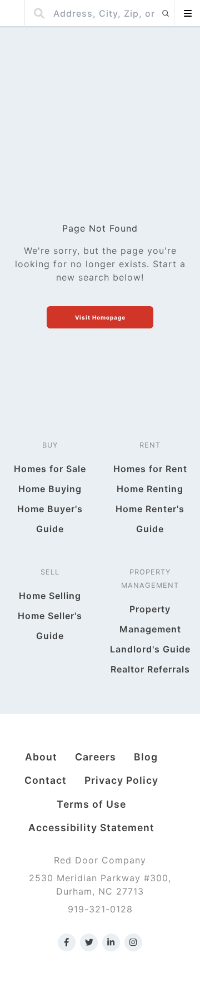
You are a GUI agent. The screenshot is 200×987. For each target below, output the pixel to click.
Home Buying (50, 488)
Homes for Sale (50, 468)
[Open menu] (187, 13)
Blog (146, 757)
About (41, 757)
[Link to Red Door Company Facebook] (67, 942)
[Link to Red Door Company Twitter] (89, 942)
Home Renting (150, 488)
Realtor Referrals (150, 669)
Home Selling (50, 595)
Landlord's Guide (150, 649)
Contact (45, 780)
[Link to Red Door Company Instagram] (133, 942)
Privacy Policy (121, 780)
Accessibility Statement (91, 827)
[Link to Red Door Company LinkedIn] (111, 942)
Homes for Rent (150, 468)
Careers (95, 757)
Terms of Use (91, 804)
